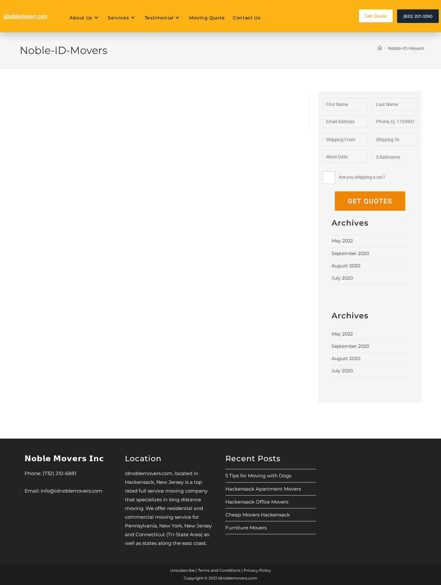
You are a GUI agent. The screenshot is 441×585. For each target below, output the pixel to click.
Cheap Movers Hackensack (257, 515)
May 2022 (342, 241)
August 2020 (346, 266)
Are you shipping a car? (362, 177)
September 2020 (350, 253)
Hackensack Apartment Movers (263, 489)
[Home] (380, 48)
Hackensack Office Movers (256, 502)
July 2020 (342, 278)
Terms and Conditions (219, 570)
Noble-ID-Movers (406, 48)
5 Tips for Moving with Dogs (258, 476)
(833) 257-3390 (418, 16)
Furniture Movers (246, 528)
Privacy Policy (257, 570)
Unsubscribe (182, 570)
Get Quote (376, 15)
